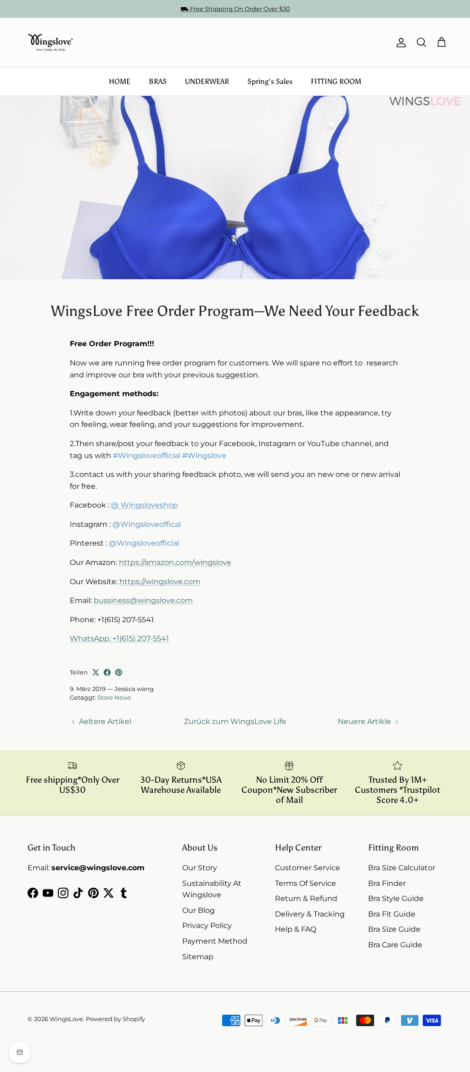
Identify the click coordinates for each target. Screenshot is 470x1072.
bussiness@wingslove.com (143, 600)
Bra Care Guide (395, 944)
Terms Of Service (305, 883)
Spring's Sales (269, 81)
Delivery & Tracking (310, 914)
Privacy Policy (207, 925)
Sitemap (197, 956)
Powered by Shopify (115, 1018)
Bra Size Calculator (401, 867)
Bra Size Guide (394, 929)
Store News (114, 697)
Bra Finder (387, 883)
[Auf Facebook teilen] (107, 672)
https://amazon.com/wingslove (175, 562)
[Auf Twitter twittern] (95, 672)
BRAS (158, 81)
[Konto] (399, 42)
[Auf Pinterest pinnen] (118, 672)
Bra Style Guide (396, 898)
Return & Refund (306, 898)
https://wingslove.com (160, 581)
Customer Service (307, 867)
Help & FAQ (295, 929)
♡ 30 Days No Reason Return (235, 12)
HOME (119, 81)
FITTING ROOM (336, 81)
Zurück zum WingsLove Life (235, 721)
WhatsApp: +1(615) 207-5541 (119, 638)
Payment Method (214, 941)
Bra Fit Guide (391, 914)
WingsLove (66, 1018)
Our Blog (198, 910)
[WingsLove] (50, 42)
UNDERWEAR (207, 81)
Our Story (199, 867)
